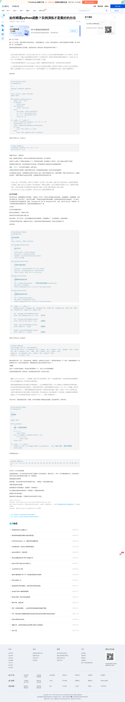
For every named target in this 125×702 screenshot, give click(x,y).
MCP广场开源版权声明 (87, 662)
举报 (79, 21)
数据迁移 (39, 687)
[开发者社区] (15, 6)
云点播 (76, 686)
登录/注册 (117, 6)
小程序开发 (103, 686)
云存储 (25, 676)
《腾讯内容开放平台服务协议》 (66, 504)
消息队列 (64, 675)
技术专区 (11, 667)
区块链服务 (52, 675)
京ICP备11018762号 (76, 699)
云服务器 (39, 675)
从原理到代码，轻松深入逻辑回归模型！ (23, 546)
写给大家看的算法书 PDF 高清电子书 (22, 558)
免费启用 (73, 31)
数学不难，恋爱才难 (17, 602)
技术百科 (11, 665)
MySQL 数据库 (104, 680)
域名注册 (26, 675)
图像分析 (90, 680)
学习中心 (11, 662)
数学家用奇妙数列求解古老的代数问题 (23, 535)
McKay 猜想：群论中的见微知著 (21, 597)
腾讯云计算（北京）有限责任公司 (52, 699)
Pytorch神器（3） (17, 580)
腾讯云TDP (59, 660)
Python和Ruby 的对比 (18, 619)
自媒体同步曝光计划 (38, 653)
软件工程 (14, 630)
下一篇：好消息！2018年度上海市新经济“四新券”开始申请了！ (24, 516)
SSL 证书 (26, 682)
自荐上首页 (35, 658)
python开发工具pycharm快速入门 (21, 563)
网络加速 (77, 675)
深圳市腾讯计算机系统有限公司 (44, 697)
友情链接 (83, 660)
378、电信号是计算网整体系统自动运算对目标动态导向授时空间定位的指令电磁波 (34, 614)
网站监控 (26, 687)
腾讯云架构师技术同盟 (62, 655)
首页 (3, 10)
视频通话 (77, 680)
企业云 (51, 680)
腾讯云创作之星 (61, 658)
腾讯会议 (39, 680)
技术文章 (11, 653)
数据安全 (26, 686)
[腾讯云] (5, 6)
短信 (51, 686)
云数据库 (90, 675)
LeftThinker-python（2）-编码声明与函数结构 (25, 541)
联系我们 (83, 658)
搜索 (106, 10)
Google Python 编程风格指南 (20, 591)
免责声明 (83, 655)
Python (16, 167)
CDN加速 (64, 680)
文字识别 (64, 686)
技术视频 (11, 660)
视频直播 (39, 676)
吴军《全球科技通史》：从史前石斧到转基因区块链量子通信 (29, 608)
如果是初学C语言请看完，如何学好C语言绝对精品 (26, 586)
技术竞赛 (35, 660)
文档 (94, 6)
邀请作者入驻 (36, 655)
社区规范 (83, 653)
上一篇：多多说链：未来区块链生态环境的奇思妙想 (22, 514)
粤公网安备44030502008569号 (80, 697)
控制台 (107, 6)
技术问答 (11, 655)
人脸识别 (26, 680)
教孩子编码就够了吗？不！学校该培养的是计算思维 (26, 574)
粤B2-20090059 (66, 697)
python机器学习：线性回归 (19, 552)
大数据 (89, 686)
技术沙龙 (11, 658)
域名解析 (103, 675)
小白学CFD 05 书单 (17, 569)
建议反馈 (100, 6)
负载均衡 (39, 686)
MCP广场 (42, 10)
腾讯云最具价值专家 (62, 653)
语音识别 (39, 682)
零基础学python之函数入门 (19, 530)
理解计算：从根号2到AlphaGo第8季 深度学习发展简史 (27, 625)
